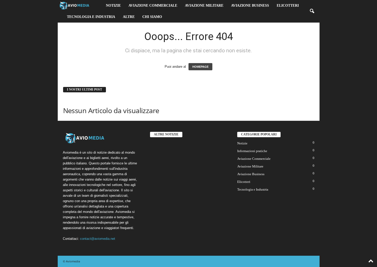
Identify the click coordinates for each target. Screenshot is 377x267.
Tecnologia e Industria (91, 17)
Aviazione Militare (204, 5)
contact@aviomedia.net (97, 239)
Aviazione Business (250, 5)
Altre (129, 17)
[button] (312, 11)
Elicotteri (288, 5)
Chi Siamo (152, 17)
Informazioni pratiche (252, 151)
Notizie (113, 5)
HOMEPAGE (200, 66)
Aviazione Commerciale (152, 5)
